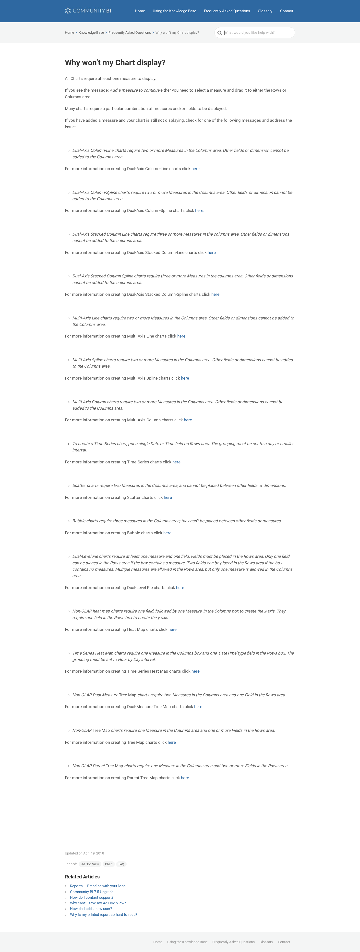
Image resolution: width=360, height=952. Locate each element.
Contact (286, 11)
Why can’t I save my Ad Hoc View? (98, 903)
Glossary (265, 11)
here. (199, 210)
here (196, 168)
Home (140, 11)
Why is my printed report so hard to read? (103, 914)
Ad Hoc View (90, 864)
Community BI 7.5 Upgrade (91, 892)
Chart (108, 864)
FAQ (121, 864)
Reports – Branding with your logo (98, 886)
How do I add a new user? (91, 909)
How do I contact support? (91, 897)
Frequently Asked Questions (227, 11)
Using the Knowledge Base (174, 11)
